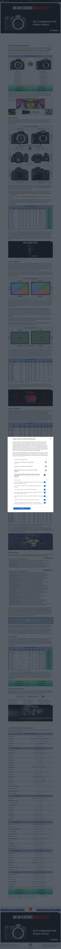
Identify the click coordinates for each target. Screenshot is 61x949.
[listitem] (30, 459)
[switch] (45, 462)
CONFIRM (22, 508)
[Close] (51, 439)
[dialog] (30, 474)
